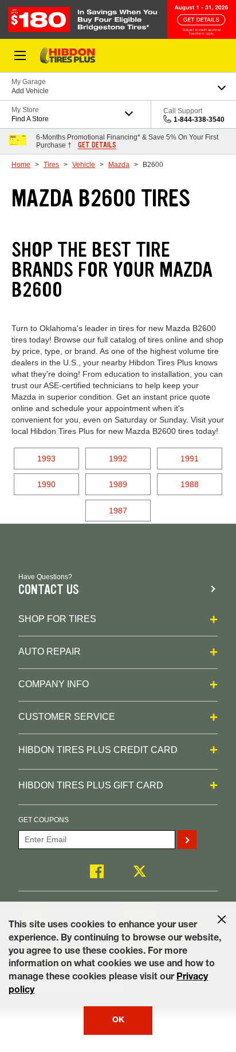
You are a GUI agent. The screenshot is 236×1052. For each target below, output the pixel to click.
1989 (118, 484)
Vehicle (83, 165)
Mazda (118, 165)
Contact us (48, 589)
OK (118, 1021)
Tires (51, 165)
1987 (118, 510)
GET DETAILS (97, 145)
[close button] (221, 919)
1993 (46, 458)
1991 (189, 458)
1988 (189, 484)
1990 (46, 484)
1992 (118, 458)
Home (20, 165)
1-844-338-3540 (199, 119)
